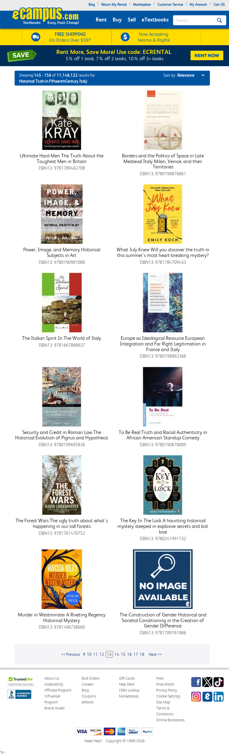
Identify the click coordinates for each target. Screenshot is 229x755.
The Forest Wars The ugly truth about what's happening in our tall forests (62, 523)
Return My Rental (113, 4)
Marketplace (142, 4)
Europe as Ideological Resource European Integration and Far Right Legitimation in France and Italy (163, 343)
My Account (198, 4)
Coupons (89, 696)
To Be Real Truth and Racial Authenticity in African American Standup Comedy (163, 435)
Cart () (219, 4)
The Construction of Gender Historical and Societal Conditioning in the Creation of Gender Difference (163, 620)
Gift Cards (127, 678)
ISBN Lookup (129, 690)
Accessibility (53, 684)
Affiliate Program (58, 690)
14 (116, 654)
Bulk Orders (91, 678)
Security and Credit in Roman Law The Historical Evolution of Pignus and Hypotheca (61, 435)
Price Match (165, 684)
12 (101, 654)
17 (135, 654)
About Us (51, 678)
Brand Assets (54, 708)
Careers (88, 684)
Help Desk (126, 684)
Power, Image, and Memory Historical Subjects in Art (61, 252)
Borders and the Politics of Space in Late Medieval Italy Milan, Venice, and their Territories (163, 161)
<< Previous (70, 654)
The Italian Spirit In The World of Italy (61, 338)
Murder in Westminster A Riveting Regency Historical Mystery (62, 617)
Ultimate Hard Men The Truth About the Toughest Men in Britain (61, 158)
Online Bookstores (170, 720)
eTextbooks (155, 19)
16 (129, 654)
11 (95, 654)
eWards (88, 702)
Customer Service (170, 4)
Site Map (163, 702)
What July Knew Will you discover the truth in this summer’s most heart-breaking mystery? (163, 252)
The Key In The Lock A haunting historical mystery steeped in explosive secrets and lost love (162, 525)
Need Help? (93, 741)
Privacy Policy (166, 690)
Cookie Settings (168, 696)
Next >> (155, 654)
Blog (92, 4)
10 (89, 654)
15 (123, 654)
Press (160, 678)
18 (142, 654)
